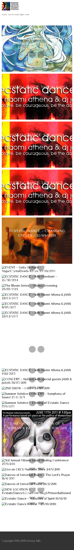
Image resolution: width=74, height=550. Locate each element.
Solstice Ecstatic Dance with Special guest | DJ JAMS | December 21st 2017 (37, 43)
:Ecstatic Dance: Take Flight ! (37, 87)
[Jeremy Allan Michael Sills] (11, 11)
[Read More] (40, 54)
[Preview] (32, 54)
